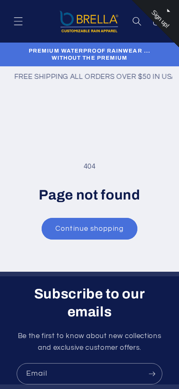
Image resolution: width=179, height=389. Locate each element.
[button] (18, 21)
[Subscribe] (152, 374)
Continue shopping (89, 228)
